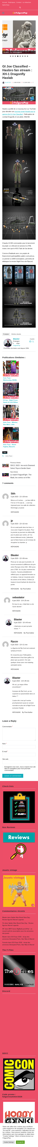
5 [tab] (20, 56)
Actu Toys (9, 456)
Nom (4, 744)
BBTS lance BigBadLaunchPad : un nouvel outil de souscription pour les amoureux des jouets (17, 931)
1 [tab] (10, 56)
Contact (19, 2)
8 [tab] (27, 56)
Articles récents (16, 334)
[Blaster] (8, 343)
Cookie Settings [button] (9, 1142)
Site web (5, 759)
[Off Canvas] (3, 13)
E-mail (5, 751)
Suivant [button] (33, 36)
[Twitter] (33, 341)
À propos (6, 334)
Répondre (15, 512)
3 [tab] (15, 56)
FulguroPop (16, 345)
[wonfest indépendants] (19, 37)
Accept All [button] (20, 1142)
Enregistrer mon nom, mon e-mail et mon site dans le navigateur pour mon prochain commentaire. (20, 768)
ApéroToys (5, 5)
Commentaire (7, 726)
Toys (4, 452)
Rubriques (11, 2)
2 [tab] (13, 56)
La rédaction (27, 2)
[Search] (20, 7)
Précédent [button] (5, 36)
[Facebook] (30, 341)
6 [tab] (22, 56)
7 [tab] (25, 56)
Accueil (4, 2)
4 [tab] (17, 56)
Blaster (8, 82)
